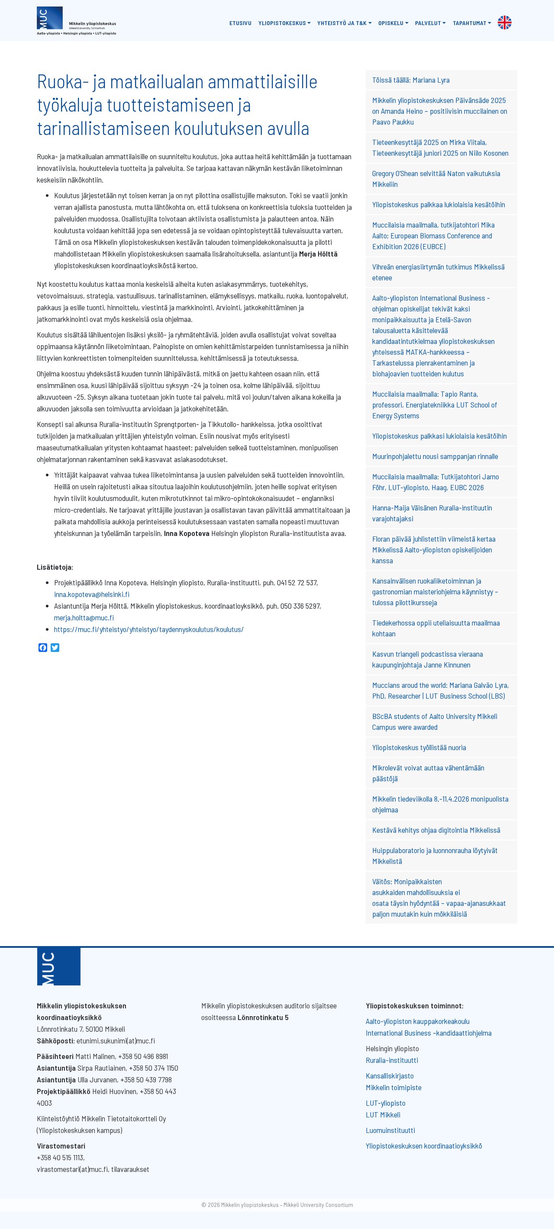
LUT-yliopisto (386, 1102)
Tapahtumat (469, 22)
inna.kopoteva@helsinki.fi (91, 594)
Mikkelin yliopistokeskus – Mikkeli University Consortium (287, 1204)
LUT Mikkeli (383, 1114)
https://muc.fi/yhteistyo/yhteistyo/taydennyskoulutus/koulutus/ (149, 629)
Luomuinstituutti (390, 1130)
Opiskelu (390, 22)
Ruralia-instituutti (392, 1060)
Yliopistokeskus (282, 22)
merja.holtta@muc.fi (84, 617)
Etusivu (240, 22)
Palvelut (428, 22)
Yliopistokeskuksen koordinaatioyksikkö (424, 1145)
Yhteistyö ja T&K (342, 22)
